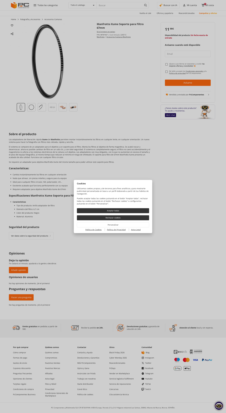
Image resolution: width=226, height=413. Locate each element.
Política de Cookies (93, 229)
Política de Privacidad (116, 229)
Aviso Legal (136, 229)
